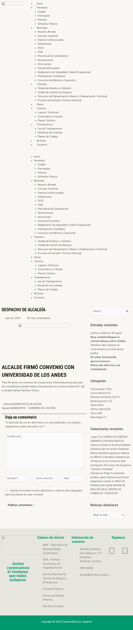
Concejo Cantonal (48, 35)
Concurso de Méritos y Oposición (57, 80)
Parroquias (44, 15)
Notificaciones (98, 401)
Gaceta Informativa (49, 68)
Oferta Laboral (98, 409)
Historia (42, 19)
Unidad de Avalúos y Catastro (54, 88)
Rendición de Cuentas (50, 132)
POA (40, 52)
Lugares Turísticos (48, 112)
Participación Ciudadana (51, 76)
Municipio (42, 27)
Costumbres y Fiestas (50, 116)
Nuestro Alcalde (47, 31)
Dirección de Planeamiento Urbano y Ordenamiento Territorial (72, 96)
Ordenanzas (44, 43)
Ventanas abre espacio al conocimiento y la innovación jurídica (107, 349)
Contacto (42, 144)
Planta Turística (46, 120)
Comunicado (97, 389)
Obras (40, 104)
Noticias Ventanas (100, 397)
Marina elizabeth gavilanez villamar (110, 453)
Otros (93, 413)
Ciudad (41, 11)
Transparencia (45, 124)
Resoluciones (45, 60)
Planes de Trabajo (48, 136)
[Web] (72, 479)
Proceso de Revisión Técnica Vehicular (60, 100)
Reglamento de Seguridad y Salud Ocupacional (64, 72)
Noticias (41, 140)
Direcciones (44, 64)
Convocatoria (98, 393)
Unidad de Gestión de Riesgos (55, 92)
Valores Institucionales (51, 39)
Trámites (42, 84)
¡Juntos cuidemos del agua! (106, 333)
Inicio (40, 3)
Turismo (41, 108)
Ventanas (42, 7)
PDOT (41, 48)
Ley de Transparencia (50, 128)
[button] (78, 152)
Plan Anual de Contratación (53, 55)
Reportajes (96, 417)
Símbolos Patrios (47, 23)
